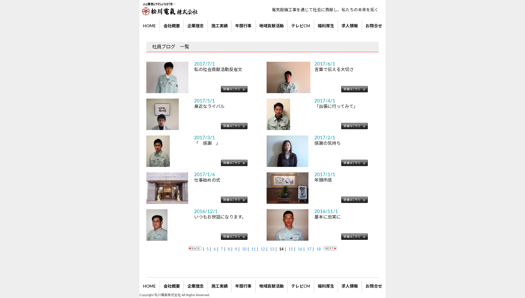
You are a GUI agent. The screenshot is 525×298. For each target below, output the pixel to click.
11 (253, 249)
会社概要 (172, 26)
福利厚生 (326, 26)
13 (272, 249)
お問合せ (374, 26)
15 (290, 249)
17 (309, 249)
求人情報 (350, 26)
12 (263, 249)
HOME (149, 26)
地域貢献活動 (271, 26)
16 (300, 249)
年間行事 (243, 26)
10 (244, 249)
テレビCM (300, 26)
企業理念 (195, 26)
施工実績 (219, 26)
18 (318, 249)
